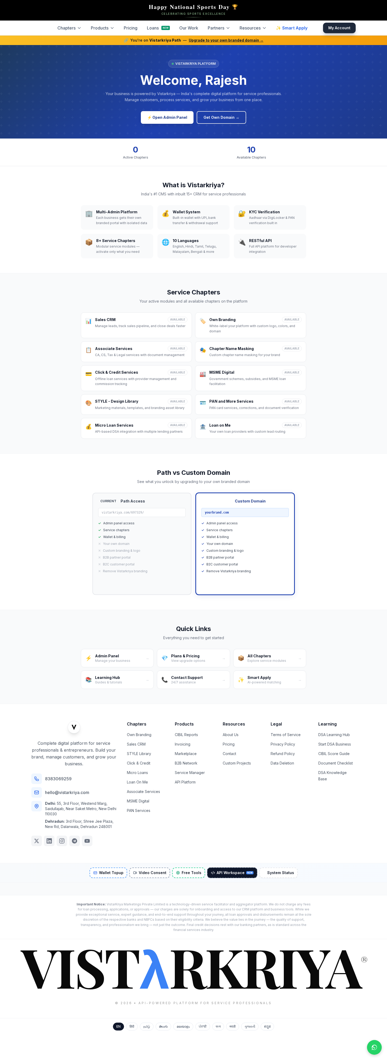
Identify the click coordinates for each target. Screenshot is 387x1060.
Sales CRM (136, 744)
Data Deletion (282, 763)
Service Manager (190, 772)
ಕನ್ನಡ (267, 1026)
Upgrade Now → (245, 583)
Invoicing (182, 744)
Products (99, 28)
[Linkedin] (49, 841)
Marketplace (186, 753)
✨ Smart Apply (291, 28)
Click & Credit (138, 763)
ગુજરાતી (250, 1026)
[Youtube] (87, 841)
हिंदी (132, 1026)
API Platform (185, 782)
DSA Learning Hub (334, 734)
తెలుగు (163, 1026)
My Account (339, 28)
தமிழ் (146, 1026)
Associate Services (143, 791)
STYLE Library (139, 753)
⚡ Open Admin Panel (167, 117)
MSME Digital (138, 801)
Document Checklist (335, 763)
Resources (250, 28)
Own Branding (139, 734)
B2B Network (186, 763)
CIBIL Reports (186, 734)
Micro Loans (137, 772)
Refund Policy (283, 753)
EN (118, 1026)
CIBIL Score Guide (334, 753)
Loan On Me (137, 782)
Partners (216, 28)
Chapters (66, 28)
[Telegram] (74, 841)
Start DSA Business (334, 744)
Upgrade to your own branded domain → (226, 40)
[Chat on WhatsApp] (374, 1047)
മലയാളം (183, 1026)
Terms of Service (286, 734)
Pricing (130, 28)
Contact (229, 753)
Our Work (188, 28)
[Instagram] (62, 841)
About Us (231, 734)
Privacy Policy (283, 744)
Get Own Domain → (221, 117)
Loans (157, 28)
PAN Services (138, 810)
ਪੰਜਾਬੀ (203, 1026)
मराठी (233, 1026)
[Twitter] (36, 841)
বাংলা (218, 1026)
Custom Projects (237, 763)
